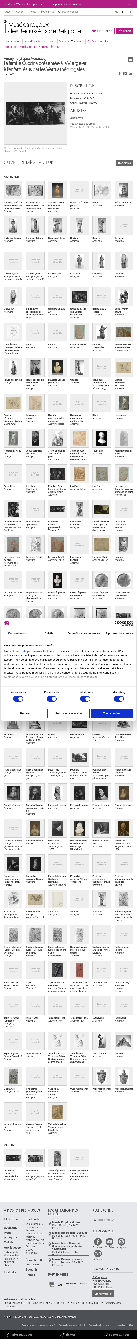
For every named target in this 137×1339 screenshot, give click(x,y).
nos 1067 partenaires (28, 651)
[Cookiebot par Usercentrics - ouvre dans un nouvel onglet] (117, 623)
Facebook (98, 1247)
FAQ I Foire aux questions (11, 1223)
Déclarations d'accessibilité (72, 1325)
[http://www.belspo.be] (51, 1284)
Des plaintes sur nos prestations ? (38, 1325)
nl (116, 11)
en (131, 11)
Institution (103, 41)
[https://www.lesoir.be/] (71, 1283)
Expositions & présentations (40, 41)
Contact (20, 11)
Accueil (8, 11)
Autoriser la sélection (68, 713)
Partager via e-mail (130, 73)
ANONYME (77, 118)
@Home (55, 46)
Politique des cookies (122, 1325)
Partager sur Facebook (119, 73)
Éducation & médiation (18, 46)
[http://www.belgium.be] (60, 1284)
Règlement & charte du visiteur (11, 1262)
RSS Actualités (100, 1283)
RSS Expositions (101, 1280)
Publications (32, 1227)
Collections (78, 41)
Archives (30, 1236)
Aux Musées (12, 1247)
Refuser (25, 713)
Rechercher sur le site (59, 12)
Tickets (127, 31)
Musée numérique (32, 1251)
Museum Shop (12, 1255)
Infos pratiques (13, 41)
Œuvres (130, 59)
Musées (91, 41)
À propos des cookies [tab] (119, 633)
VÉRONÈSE (11, 1145)
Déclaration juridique (98, 1325)
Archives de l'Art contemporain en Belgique (35, 1243)
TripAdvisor (97, 1258)
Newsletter (105, 1293)
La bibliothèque (34, 1223)
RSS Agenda (99, 1277)
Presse (32, 11)
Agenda (64, 41)
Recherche (41, 46)
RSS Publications (102, 1287)
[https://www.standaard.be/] (84, 1284)
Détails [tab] (49, 633)
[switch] (52, 699)
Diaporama (124, 163)
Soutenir (31, 1269)
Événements (47, 11)
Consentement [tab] (17, 633)
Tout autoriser (112, 713)
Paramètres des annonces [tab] (83, 633)
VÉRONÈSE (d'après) (90, 125)
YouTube (109, 1247)
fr (123, 11)
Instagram (121, 1247)
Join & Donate (104, 31)
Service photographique (34, 1232)
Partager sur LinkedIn (125, 73)
